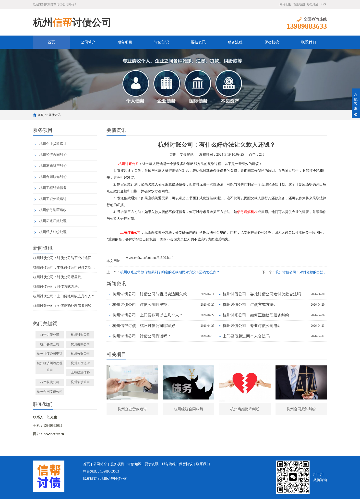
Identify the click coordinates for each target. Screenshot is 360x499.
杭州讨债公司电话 (49, 353)
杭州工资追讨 (80, 363)
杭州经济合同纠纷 (53, 155)
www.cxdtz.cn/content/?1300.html (149, 258)
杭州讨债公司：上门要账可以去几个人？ (64, 296)
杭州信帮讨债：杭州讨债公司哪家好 (143, 326)
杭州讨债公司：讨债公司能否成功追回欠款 (65, 258)
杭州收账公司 (80, 353)
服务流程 (235, 42)
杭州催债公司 (80, 382)
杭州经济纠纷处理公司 (49, 366)
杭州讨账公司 (80, 335)
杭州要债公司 (49, 344)
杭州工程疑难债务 (53, 188)
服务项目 (125, 42)
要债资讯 (198, 42)
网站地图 (285, 4)
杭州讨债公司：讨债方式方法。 (57, 286)
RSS (323, 4)
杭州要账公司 (80, 344)
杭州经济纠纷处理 (53, 232)
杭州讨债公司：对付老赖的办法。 (301, 272)
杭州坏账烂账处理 (53, 221)
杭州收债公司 (49, 382)
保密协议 (271, 42)
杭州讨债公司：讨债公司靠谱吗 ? (141, 336)
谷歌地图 (313, 4)
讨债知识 (161, 42)
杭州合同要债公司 (49, 391)
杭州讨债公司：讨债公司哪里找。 (58, 277)
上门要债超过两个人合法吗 (246, 336)
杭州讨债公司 (49, 335)
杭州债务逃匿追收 (53, 210)
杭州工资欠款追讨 (53, 199)
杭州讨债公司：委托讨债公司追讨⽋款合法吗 (65, 267)
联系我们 (308, 42)
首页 (51, 42)
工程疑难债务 (80, 372)
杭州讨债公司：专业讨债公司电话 (252, 326)
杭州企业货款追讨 (53, 144)
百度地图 (299, 4)
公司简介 (88, 42)
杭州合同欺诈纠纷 (53, 177)
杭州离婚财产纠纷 (53, 166)
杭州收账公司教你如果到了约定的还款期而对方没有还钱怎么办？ (170, 272)
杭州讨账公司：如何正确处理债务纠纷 (62, 306)
